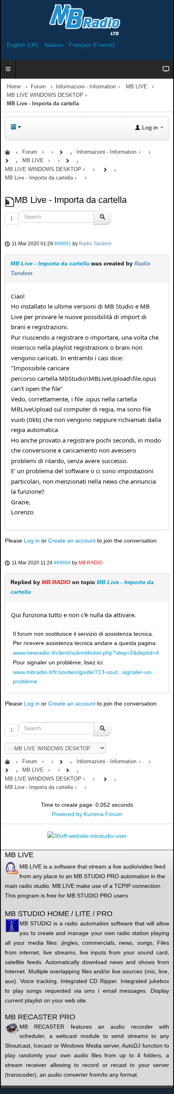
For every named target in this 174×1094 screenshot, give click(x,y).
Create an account (71, 540)
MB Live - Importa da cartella (50, 263)
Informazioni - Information (86, 87)
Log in (32, 540)
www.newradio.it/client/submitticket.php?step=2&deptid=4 (86, 652)
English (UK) (23, 45)
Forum (38, 87)
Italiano (55, 45)
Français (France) (92, 45)
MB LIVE (136, 87)
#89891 (62, 243)
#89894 (62, 563)
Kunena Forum (103, 814)
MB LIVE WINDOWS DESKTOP (45, 95)
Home (14, 87)
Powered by (67, 814)
